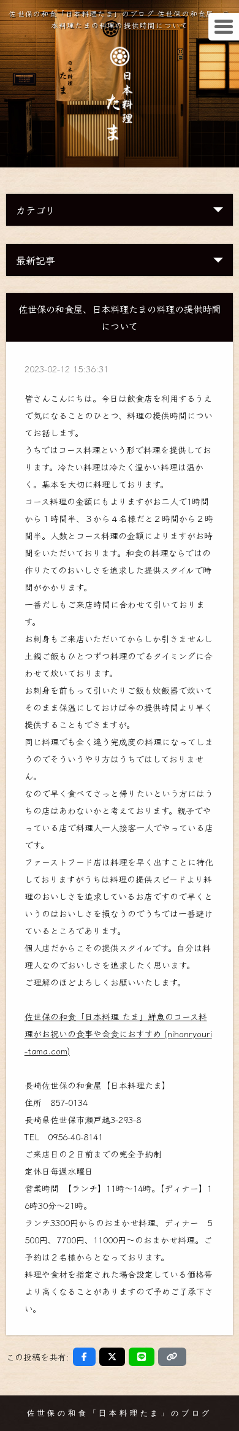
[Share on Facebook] (84, 1357)
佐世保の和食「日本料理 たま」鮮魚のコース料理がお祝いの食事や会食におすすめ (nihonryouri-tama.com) (118, 1033)
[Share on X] (112, 1357)
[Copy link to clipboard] (172, 1357)
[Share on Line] (141, 1357)
